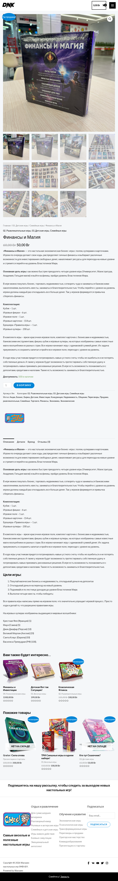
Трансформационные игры (73, 829)
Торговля (35, 401)
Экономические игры (70, 820)
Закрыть (64, 876)
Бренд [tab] (31, 441)
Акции (12, 397)
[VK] (93, 863)
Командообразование (70, 841)
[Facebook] (88, 863)
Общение (82, 397)
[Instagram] (107, 863)
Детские (34, 397)
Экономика (54, 401)
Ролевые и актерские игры (45, 825)
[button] (110, 19)
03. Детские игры (20, 225)
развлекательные (11, 401)
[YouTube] (97, 863)
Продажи (104, 397)
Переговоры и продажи (71, 833)
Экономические (67, 401)
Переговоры (93, 397)
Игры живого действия (42, 834)
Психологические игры (71, 825)
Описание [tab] (8, 441)
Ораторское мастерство (72, 837)
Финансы (44, 401)
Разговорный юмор (41, 821)
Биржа (27, 397)
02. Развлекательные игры (17, 230)
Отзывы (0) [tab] (44, 441)
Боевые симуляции (41, 838)
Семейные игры (37, 225)
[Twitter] (102, 863)
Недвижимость (70, 397)
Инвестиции (44, 397)
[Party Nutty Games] (14, 418)
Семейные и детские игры (44, 829)
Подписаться (98, 824)
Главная (7, 225)
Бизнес (19, 397)
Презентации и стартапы (72, 845)
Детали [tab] (21, 441)
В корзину (24, 385)
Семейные (25, 401)
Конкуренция (57, 397)
